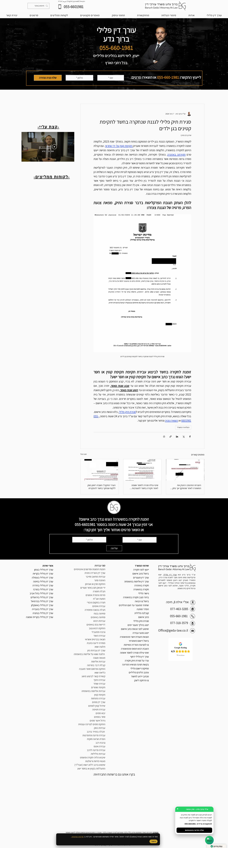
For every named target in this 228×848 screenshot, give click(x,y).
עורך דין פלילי (170, 574)
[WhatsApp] (209, 840)
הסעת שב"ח (99, 598)
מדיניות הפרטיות (77, 837)
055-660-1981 (168, 77)
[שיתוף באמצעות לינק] (170, 436)
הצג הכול (83, 454)
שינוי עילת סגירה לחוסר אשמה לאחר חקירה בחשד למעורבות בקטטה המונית (144, 487)
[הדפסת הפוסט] (164, 436)
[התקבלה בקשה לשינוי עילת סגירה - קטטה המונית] (142, 469)
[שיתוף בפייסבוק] (190, 436)
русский (76, 1)
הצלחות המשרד (183, 427)
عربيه (64, 1)
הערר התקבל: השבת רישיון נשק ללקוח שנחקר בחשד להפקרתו (101, 487)
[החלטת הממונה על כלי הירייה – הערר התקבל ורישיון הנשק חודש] (99, 469)
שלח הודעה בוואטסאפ (194, 830)
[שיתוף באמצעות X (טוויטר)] (183, 436)
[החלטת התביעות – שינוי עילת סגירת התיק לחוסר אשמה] (185, 469)
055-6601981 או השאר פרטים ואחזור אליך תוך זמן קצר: (109, 527)
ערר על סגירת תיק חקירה (137, 660)
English (70, 1)
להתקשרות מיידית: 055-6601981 (198, 824)
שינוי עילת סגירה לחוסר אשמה (134, 652)
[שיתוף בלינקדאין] (177, 436)
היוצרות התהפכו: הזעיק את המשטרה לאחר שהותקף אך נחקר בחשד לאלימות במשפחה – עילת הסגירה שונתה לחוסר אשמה (186, 487)
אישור (153, 841)
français (82, 1)
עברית (60, 1)
